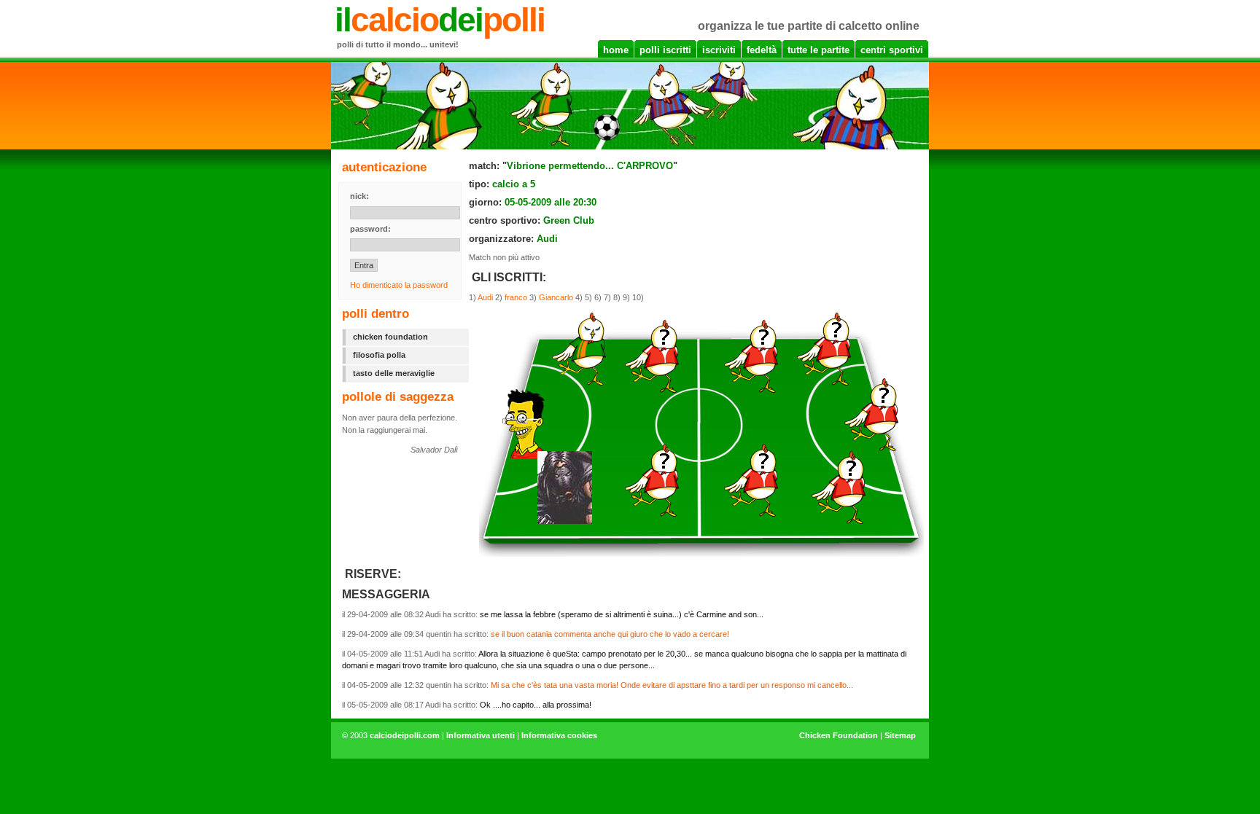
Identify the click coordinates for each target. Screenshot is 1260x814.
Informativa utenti (480, 735)
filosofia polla (379, 355)
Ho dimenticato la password (399, 285)
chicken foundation (390, 336)
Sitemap (900, 735)
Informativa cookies (559, 735)
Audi (485, 297)
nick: (359, 196)
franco (516, 297)
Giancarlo (556, 297)
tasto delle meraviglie (394, 373)
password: (370, 228)
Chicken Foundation (838, 735)
